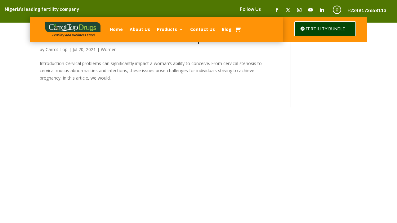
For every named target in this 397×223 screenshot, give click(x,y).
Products (167, 29)
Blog (227, 29)
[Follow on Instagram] (299, 10)
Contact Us (202, 29)
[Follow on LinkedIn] (321, 10)
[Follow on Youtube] (310, 10)
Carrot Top (57, 49)
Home (116, 29)
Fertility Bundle (325, 28)
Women (109, 49)
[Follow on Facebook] (277, 10)
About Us (140, 29)
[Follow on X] (288, 10)
